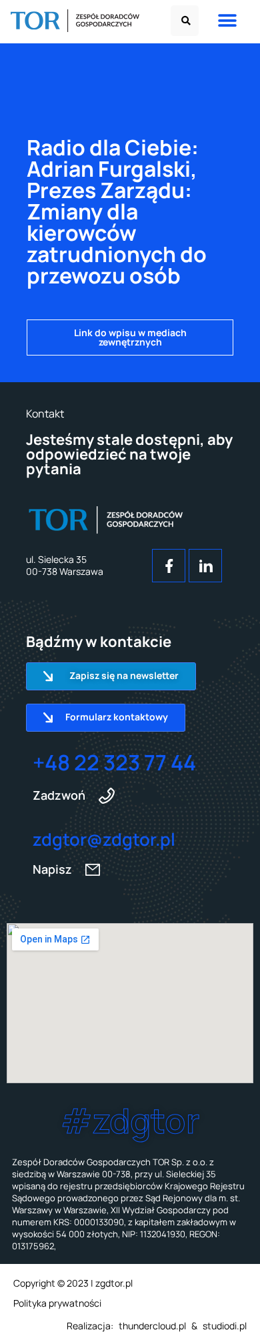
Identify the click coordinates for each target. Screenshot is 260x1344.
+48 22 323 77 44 (114, 762)
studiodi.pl (225, 1325)
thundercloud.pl (152, 1325)
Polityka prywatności (57, 1303)
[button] (185, 20)
